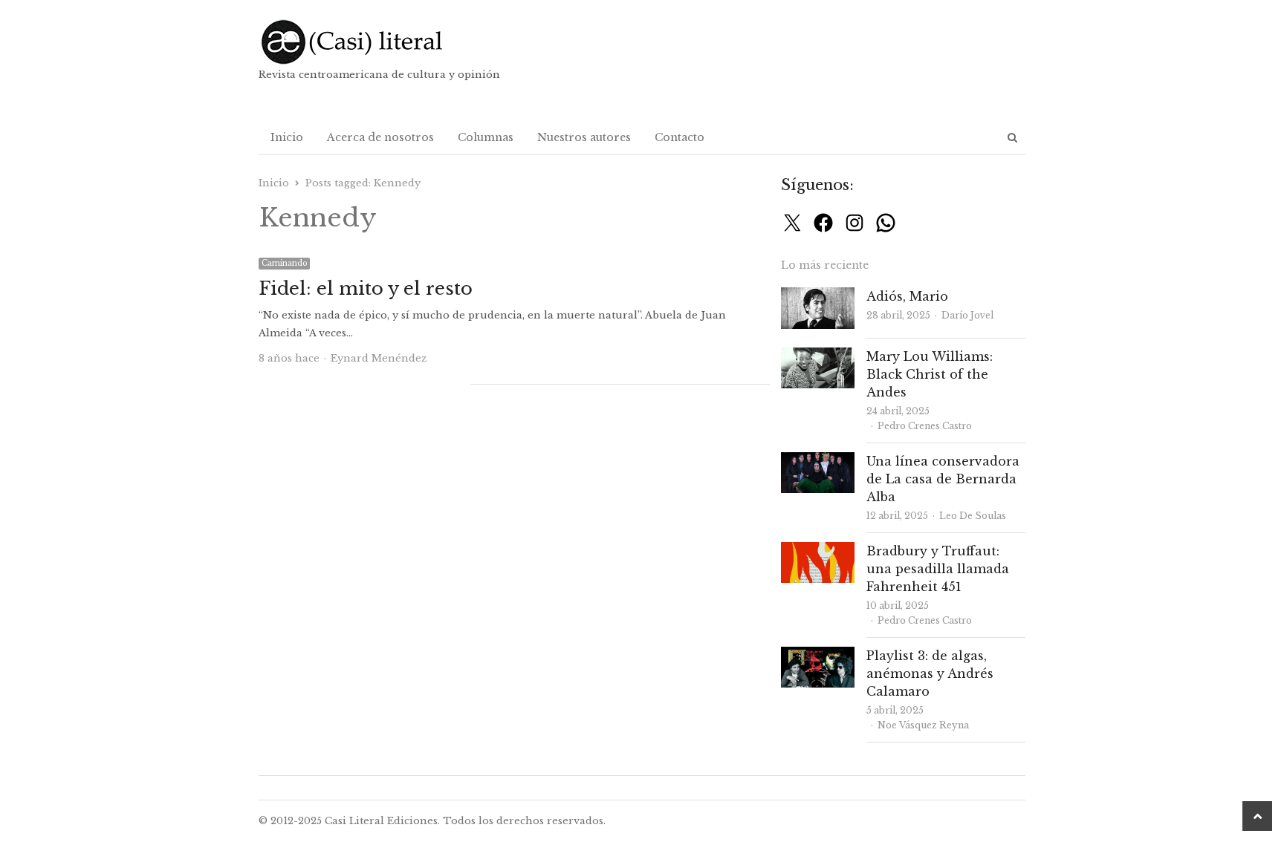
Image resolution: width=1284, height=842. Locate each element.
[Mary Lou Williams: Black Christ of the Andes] (818, 356)
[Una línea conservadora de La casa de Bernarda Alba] (818, 460)
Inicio (286, 137)
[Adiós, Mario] (818, 296)
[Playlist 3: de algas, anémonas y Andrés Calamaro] (818, 655)
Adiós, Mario (907, 296)
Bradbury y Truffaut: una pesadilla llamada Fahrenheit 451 (937, 569)
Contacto (679, 137)
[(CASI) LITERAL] (381, 42)
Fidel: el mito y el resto (366, 288)
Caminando (284, 263)
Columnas (485, 137)
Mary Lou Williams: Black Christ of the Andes (929, 374)
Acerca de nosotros (380, 137)
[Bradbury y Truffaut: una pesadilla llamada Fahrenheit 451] (818, 550)
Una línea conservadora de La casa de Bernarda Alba (942, 479)
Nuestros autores (584, 137)
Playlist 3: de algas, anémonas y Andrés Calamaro (929, 673)
